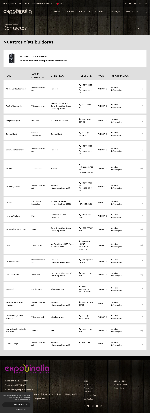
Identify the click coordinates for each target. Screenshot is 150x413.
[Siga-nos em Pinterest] (145, 4)
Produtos (84, 12)
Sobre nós (69, 12)
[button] (59, 4)
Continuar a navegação (20, 405)
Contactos (132, 12)
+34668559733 (86, 167)
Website (102, 89)
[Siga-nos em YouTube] (140, 4)
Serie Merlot (119, 388)
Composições (115, 12)
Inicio (57, 12)
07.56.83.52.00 (86, 204)
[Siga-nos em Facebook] (125, 4)
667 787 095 (20, 385)
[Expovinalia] (18, 11)
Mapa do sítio (71, 394)
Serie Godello (120, 381)
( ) (15, 395)
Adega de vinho (40, 399)
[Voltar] (142, 29)
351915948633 (88, 292)
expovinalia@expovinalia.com (19, 390)
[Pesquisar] (145, 12)
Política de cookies (52, 394)
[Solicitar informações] (139, 89)
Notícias (99, 12)
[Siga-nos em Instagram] (135, 4)
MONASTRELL (120, 384)
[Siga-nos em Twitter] (130, 4)
